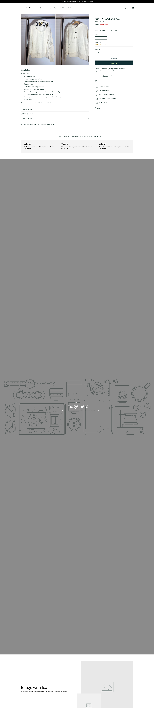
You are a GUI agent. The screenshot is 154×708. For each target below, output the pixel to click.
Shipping (105, 76)
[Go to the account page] (128, 8)
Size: (96, 35)
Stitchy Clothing (99, 22)
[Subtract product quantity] (96, 52)
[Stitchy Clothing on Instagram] (132, 4)
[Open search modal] (125, 8)
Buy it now (114, 63)
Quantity (97, 49)
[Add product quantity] (100, 52)
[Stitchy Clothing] (25, 8)
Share (98, 108)
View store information (102, 72)
